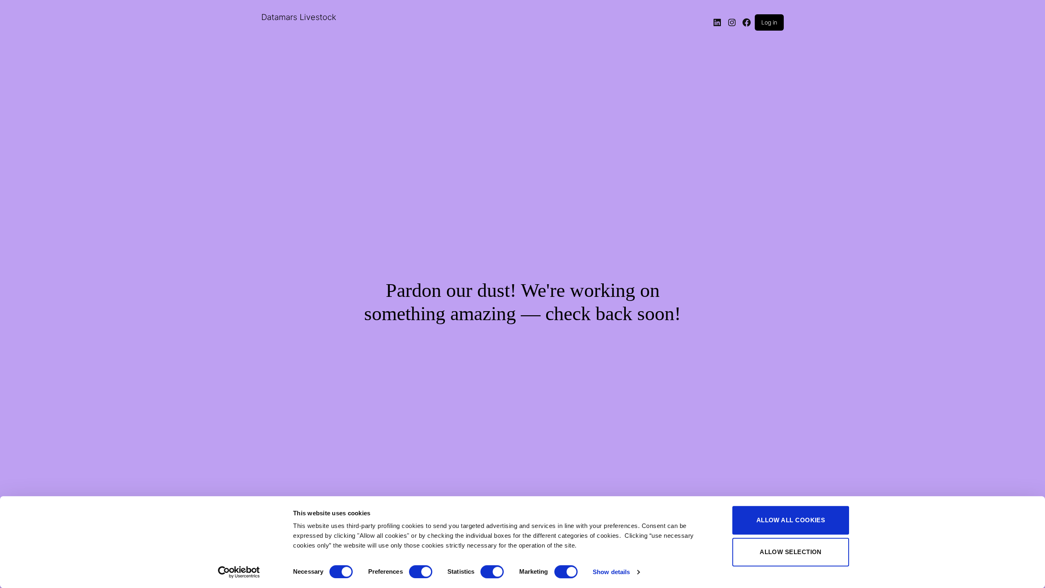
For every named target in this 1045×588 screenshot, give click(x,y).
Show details (611, 571)
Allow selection (791, 551)
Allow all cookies (790, 520)
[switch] (420, 571)
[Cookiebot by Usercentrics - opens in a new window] (239, 572)
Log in (769, 22)
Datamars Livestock (298, 17)
